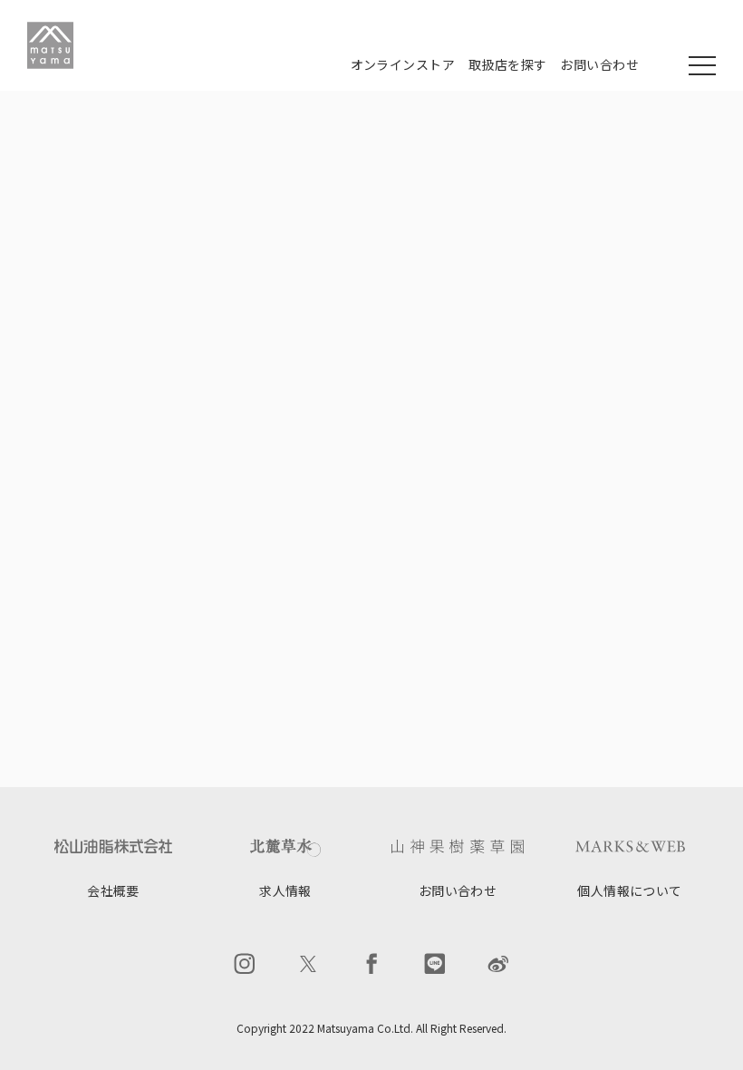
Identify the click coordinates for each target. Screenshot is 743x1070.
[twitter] (308, 964)
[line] (435, 964)
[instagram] (244, 964)
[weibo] (498, 964)
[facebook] (371, 964)
